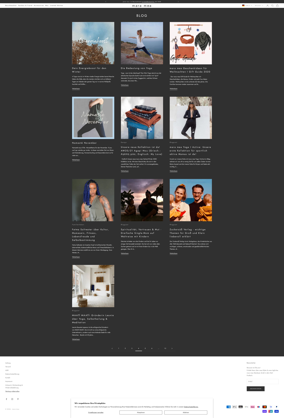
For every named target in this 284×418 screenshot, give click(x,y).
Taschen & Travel (25, 5)
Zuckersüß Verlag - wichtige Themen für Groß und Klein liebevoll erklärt (188, 233)
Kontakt (7, 378)
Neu (47, 5)
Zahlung (8, 363)
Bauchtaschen (11, 5)
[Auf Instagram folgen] (12, 399)
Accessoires (39, 5)
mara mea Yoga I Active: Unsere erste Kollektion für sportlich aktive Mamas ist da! (190, 151)
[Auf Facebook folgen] (6, 399)
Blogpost (173, 142)
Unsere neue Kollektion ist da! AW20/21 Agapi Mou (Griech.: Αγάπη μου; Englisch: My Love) (141, 151)
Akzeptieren (141, 412)
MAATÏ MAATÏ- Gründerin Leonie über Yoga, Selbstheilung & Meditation (93, 319)
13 (165, 348)
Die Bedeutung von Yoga (136, 68)
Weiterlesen (76, 88)
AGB (6, 370)
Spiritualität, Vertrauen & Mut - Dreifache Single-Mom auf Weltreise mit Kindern (141, 233)
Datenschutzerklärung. (191, 407)
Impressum (8, 381)
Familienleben (78, 225)
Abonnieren (255, 389)
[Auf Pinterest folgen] (18, 399)
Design (124, 142)
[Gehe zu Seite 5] (172, 348)
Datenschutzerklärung (12, 374)
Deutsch (258, 5)
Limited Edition (56, 5)
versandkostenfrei (148, 2)
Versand (8, 367)
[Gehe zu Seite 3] (112, 348)
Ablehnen (186, 412)
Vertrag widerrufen (12, 391)
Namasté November (84, 142)
